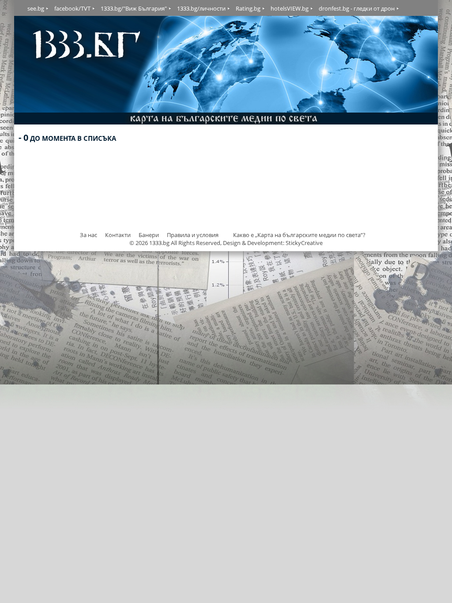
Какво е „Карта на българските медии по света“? (299, 235)
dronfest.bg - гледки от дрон (357, 8)
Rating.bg (248, 8)
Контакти (118, 235)
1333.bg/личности (201, 8)
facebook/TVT (72, 8)
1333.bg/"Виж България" (134, 8)
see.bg (35, 8)
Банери (149, 235)
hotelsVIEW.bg (290, 8)
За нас (88, 235)
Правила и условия (192, 235)
